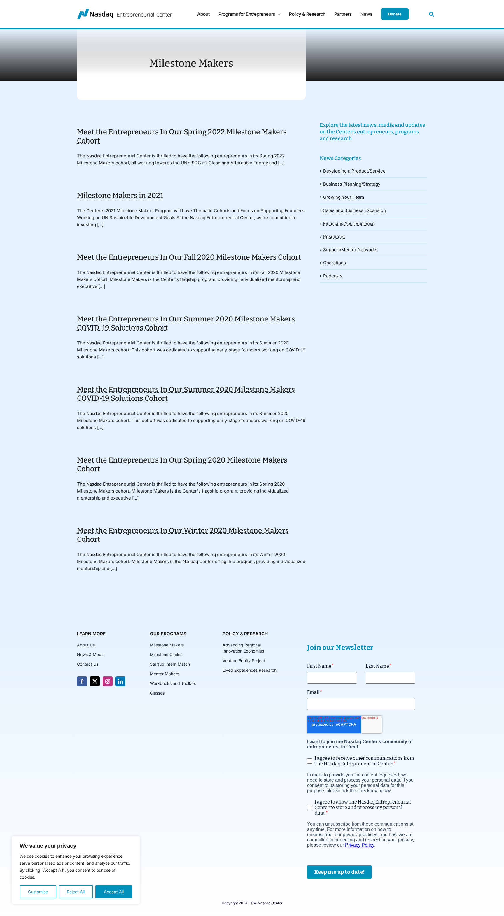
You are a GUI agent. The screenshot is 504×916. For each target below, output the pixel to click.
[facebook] (82, 681)
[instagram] (108, 681)
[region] (76, 870)
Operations (334, 263)
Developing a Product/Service (354, 171)
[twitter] (95, 681)
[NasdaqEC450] (124, 11)
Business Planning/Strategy (351, 184)
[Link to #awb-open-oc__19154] (431, 14)
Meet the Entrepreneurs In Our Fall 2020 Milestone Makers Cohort (189, 257)
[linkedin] (120, 681)
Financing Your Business (348, 223)
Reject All (76, 891)
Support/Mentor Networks (350, 249)
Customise (38, 891)
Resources (334, 236)
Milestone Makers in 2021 (120, 195)
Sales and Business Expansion (354, 210)
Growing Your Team (343, 197)
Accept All (114, 891)
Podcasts (332, 276)
